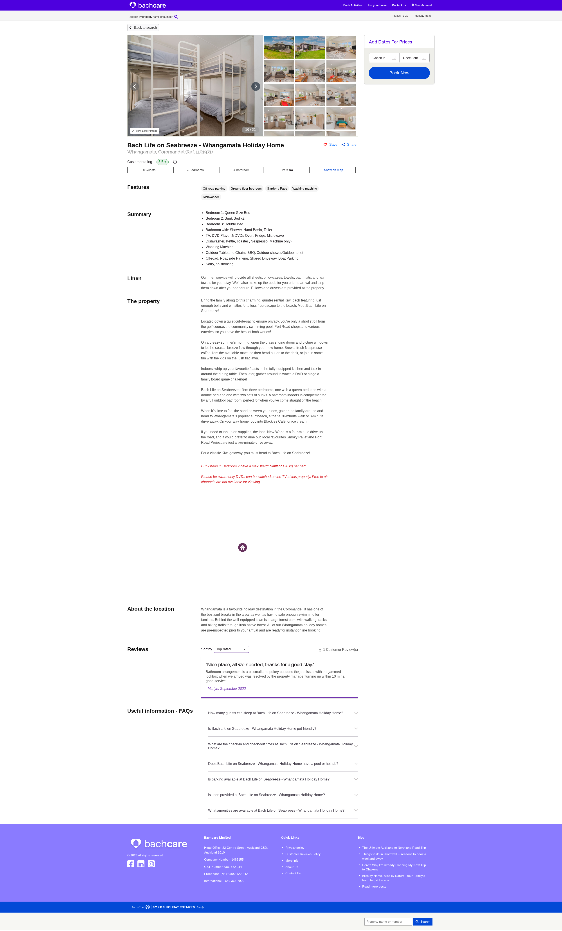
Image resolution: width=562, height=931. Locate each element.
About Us (291, 867)
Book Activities (352, 5)
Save (333, 144)
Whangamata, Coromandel (170, 151)
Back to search (145, 27)
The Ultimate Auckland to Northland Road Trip (394, 847)
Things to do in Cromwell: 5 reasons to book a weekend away (394, 856)
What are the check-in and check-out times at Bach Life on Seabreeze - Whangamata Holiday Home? (280, 746)
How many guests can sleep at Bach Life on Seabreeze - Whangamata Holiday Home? (275, 713)
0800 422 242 (238, 873)
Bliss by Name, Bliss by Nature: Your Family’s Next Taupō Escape (393, 878)
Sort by (206, 649)
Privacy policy (294, 847)
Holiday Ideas (423, 15)
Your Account (423, 5)
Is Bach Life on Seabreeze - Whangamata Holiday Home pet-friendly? (262, 728)
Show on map (333, 170)
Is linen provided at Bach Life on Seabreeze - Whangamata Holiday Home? (266, 795)
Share (352, 144)
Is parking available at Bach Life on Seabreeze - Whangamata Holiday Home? (269, 779)
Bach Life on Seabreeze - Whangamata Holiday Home (205, 145)
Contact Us (399, 5)
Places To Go (400, 15)
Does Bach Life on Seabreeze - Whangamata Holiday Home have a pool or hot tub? (273, 764)
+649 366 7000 (233, 881)
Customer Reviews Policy (303, 854)
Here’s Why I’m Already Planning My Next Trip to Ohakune (394, 867)
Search (425, 921)
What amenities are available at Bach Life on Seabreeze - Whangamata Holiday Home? (276, 810)
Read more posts (374, 886)
